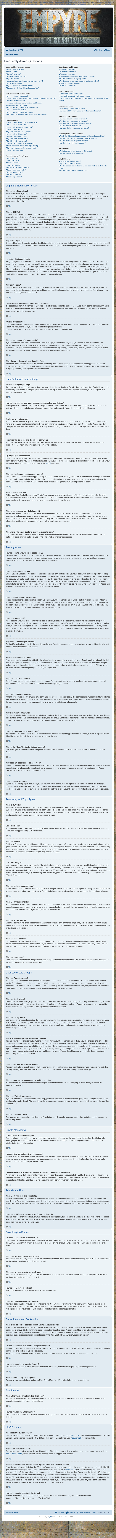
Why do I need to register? (15, 69)
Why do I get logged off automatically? (19, 86)
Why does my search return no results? (73, 121)
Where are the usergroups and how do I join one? (77, 76)
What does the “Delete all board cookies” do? (22, 88)
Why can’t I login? (12, 79)
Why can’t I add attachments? (16, 139)
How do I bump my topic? (15, 150)
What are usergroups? (67, 74)
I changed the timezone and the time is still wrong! (24, 103)
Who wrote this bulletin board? (70, 161)
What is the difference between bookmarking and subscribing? (82, 136)
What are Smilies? (12, 163)
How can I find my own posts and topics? (74, 128)
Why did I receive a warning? (16, 141)
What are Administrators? (68, 69)
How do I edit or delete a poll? (16, 134)
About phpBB (76, 1438)
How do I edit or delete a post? (17, 125)
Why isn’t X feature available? (70, 163)
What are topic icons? (14, 177)
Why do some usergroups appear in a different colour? (79, 81)
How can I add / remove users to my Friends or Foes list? (80, 111)
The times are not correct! (15, 101)
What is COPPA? (12, 72)
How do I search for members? (70, 126)
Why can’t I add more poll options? (18, 132)
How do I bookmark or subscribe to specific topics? (78, 138)
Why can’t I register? (13, 74)
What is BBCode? (12, 158)
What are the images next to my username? (22, 107)
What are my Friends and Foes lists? (72, 109)
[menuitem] (20, 50)
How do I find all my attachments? (71, 153)
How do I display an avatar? (16, 110)
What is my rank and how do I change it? (20, 112)
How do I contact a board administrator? (73, 170)
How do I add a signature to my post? (19, 127)
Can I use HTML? (12, 160)
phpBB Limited (74, 1435)
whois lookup (70, 1470)
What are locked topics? (14, 174)
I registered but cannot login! (16, 76)
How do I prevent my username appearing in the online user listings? (31, 98)
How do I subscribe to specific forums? (73, 141)
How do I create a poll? (14, 129)
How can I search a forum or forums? (73, 119)
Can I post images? (13, 165)
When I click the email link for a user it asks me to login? (26, 114)
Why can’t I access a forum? (16, 136)
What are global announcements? (18, 167)
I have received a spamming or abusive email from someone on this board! (83, 99)
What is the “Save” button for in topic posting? (22, 146)
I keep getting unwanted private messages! (74, 96)
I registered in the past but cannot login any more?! (24, 81)
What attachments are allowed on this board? (75, 151)
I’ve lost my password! (14, 83)
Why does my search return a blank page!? (75, 123)
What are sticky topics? (14, 172)
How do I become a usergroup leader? (73, 79)
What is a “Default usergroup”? (70, 83)
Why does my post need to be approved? (21, 148)
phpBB (48, 463)
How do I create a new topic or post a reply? (22, 122)
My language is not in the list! (16, 105)
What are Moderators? (67, 72)
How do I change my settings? (17, 96)
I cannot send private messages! (71, 93)
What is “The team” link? (68, 86)
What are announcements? (16, 170)
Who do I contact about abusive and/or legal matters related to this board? (83, 167)
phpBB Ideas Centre (14, 1454)
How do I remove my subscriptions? (72, 143)
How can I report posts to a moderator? (20, 143)
